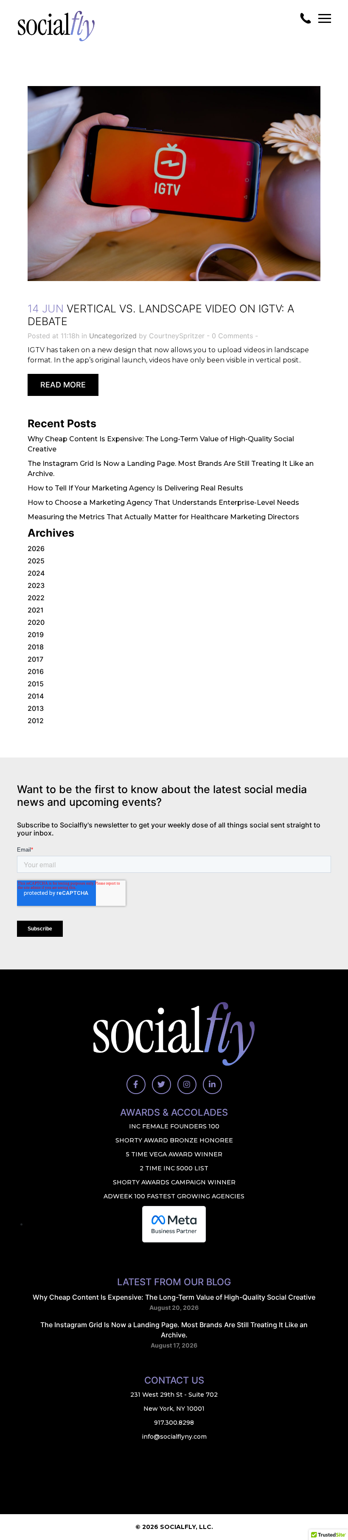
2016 (36, 671)
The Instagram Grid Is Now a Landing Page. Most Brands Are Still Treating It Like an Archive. (174, 1329)
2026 (36, 548)
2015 (36, 683)
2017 (35, 659)
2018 (36, 647)
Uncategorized (113, 335)
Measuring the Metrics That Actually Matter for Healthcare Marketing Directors (163, 517)
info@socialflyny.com (174, 1436)
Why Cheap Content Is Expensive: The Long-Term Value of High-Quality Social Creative (174, 1297)
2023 (36, 585)
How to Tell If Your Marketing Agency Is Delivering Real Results (135, 488)
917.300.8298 (174, 1422)
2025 (36, 561)
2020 (36, 622)
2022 (36, 597)
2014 (36, 696)
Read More (63, 384)
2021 (36, 610)
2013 (36, 708)
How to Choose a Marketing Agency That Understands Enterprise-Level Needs (163, 502)
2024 (36, 573)
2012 (36, 720)
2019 (36, 634)
